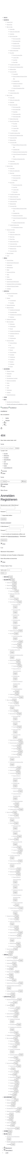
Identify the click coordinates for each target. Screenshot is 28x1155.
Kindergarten (9, 390)
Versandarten (6, 457)
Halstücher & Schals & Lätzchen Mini (20, 152)
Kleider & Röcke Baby (14, 50)
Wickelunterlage (13, 338)
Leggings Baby (16, 57)
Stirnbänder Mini (16, 149)
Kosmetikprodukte (13, 312)
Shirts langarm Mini (16, 116)
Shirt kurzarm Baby (16, 45)
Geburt (8, 385)
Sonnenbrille (15, 74)
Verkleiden (9, 288)
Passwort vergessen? (6, 522)
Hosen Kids (12, 182)
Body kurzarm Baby (17, 38)
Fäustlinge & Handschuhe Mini (19, 159)
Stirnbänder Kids (16, 213)
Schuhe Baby (12, 90)
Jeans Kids (15, 187)
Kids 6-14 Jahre (10, 166)
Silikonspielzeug (10, 267)
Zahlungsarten (6, 455)
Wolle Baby (12, 34)
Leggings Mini (16, 128)
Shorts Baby (15, 62)
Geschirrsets (12, 347)
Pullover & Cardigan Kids (15, 170)
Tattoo (8, 274)
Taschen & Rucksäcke (11, 305)
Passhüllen (12, 302)
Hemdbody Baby (16, 43)
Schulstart (8, 392)
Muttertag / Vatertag (10, 371)
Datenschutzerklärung (13, 536)
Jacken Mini (12, 97)
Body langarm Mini (16, 109)
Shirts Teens (12, 236)
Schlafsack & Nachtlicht (11, 319)
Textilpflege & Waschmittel (15, 310)
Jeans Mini (15, 126)
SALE (8, 255)
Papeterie (8, 298)
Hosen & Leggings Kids (17, 185)
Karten (8, 383)
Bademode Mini (13, 140)
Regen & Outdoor (10, 253)
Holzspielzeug (9, 279)
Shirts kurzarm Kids (17, 175)
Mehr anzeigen (4, 484)
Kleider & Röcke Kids (14, 196)
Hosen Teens (12, 239)
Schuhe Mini (12, 161)
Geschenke (7, 368)
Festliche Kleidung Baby (14, 93)
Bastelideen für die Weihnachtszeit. (13, 401)
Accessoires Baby (13, 71)
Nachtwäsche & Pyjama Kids (15, 199)
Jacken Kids (12, 168)
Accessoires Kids (13, 206)
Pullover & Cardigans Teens (15, 234)
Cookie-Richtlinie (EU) (8, 467)
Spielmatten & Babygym (14, 333)
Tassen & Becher (13, 352)
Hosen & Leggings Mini (14, 121)
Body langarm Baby (16, 41)
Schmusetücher (13, 326)
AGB (5, 461)
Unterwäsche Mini (13, 137)
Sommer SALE (10, 22)
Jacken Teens (12, 232)
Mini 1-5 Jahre (9, 95)
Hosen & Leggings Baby (17, 55)
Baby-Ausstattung (10, 321)
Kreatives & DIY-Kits (11, 272)
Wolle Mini (12, 102)
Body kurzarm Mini (16, 107)
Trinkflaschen (12, 357)
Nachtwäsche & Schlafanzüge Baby (16, 67)
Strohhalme (12, 354)
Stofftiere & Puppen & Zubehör (13, 286)
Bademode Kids (13, 203)
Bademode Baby (13, 69)
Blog (5, 399)
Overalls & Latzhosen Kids (15, 194)
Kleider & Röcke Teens (14, 241)
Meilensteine (12, 324)
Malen (8, 269)
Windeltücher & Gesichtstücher (15, 314)
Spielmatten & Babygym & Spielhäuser (14, 284)
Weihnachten (9, 373)
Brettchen (11, 361)
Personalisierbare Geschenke (12, 378)
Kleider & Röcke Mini (14, 118)
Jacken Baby (12, 29)
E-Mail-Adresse (5, 526)
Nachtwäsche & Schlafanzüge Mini (16, 135)
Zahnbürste (12, 317)
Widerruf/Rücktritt (7, 459)
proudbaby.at (4, 411)
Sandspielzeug (9, 265)
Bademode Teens (13, 248)
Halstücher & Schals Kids (18, 215)
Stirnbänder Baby (16, 81)
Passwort (3, 511)
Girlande (11, 295)
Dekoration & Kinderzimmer (12, 293)
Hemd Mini (15, 111)
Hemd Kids (15, 180)
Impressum (6, 463)
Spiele (5, 258)
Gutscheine (9, 376)
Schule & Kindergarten (11, 394)
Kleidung (6, 19)
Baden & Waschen (10, 307)
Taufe (8, 387)
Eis (10, 345)
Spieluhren (12, 335)
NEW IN (5, 17)
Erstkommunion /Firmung (18, 227)
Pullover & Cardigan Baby (15, 31)
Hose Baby (12, 52)
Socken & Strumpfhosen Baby (18, 88)
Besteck (11, 350)
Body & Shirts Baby (14, 36)
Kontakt (5, 465)
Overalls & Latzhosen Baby (15, 64)
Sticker (8, 276)
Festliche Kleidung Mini (14, 163)
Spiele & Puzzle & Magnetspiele (13, 262)
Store (5, 397)
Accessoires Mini (13, 142)
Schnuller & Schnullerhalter (15, 331)
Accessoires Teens (13, 251)
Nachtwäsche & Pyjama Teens (15, 246)
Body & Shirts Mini (13, 104)
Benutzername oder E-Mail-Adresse (10, 505)
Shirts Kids (12, 173)
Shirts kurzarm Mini (17, 114)
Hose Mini (15, 123)
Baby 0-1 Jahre (9, 27)
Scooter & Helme (10, 260)
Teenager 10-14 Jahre (11, 229)
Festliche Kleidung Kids (14, 225)
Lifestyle (6, 291)
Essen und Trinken (10, 340)
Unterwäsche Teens (13, 243)
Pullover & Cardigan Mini (15, 100)
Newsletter (6, 453)
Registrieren (4, 540)
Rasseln (11, 328)
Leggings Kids (16, 189)
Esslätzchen (12, 364)
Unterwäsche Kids (13, 201)
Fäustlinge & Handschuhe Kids (19, 222)
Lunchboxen (12, 359)
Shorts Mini (15, 130)
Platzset (11, 366)
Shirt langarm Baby (16, 48)
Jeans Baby (15, 60)
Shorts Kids (15, 192)
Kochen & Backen (13, 343)
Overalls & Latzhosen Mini (15, 133)
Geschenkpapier (13, 300)
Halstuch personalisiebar (11, 380)
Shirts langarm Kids (16, 177)
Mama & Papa (9, 24)
